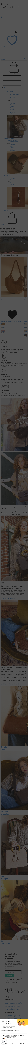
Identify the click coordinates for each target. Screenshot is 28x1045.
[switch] (3, 1042)
